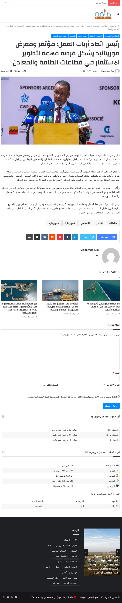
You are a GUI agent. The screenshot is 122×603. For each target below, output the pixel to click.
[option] (102, 552)
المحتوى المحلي (95, 36)
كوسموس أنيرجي (70, 583)
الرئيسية (114, 26)
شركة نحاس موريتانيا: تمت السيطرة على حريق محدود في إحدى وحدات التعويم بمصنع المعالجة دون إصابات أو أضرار (103, 564)
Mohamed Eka (107, 71)
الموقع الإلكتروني (50, 385)
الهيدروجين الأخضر (59, 36)
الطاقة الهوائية (71, 561)
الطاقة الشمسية (61, 556)
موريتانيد (53, 223)
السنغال (74, 551)
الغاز (98, 223)
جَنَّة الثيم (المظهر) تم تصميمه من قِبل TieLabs (52, 597)
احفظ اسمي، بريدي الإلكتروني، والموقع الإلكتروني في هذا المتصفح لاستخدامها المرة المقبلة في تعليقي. (72, 396)
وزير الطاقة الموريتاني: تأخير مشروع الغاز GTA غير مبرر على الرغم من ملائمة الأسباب (103, 307)
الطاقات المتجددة (100, 26)
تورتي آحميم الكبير (70, 578)
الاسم (116, 373)
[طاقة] (103, 14)
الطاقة (111, 223)
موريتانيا (69, 223)
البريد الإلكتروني (112, 385)
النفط (47, 567)
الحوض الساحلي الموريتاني (66, 545)
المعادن (72, 36)
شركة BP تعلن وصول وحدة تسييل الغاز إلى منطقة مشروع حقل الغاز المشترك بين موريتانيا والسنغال (62, 307)
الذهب (48, 545)
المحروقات (82, 36)
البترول (67, 540)
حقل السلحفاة (52, 578)
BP (76, 540)
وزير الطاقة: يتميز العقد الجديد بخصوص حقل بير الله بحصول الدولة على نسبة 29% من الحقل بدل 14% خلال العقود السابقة (19, 308)
